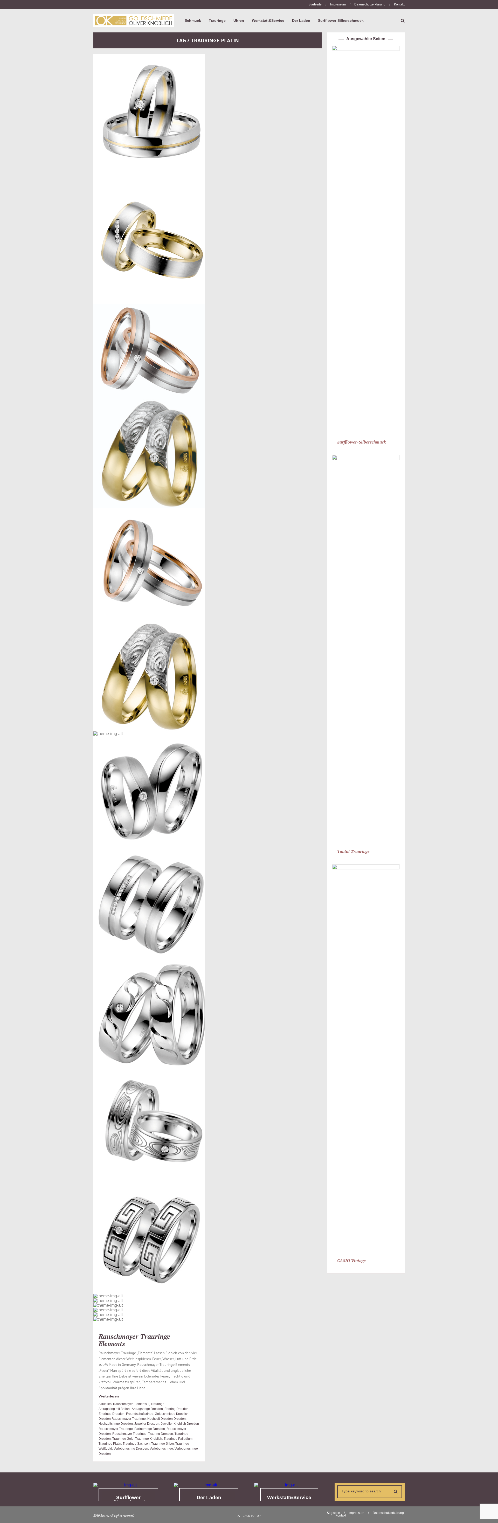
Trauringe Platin (110, 1443)
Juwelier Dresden (146, 1423)
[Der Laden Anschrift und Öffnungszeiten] (209, 1485)
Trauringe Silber (162, 1443)
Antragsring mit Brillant (114, 1409)
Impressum (338, 4)
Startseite (315, 4)
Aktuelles (105, 1404)
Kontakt (399, 4)
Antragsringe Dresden (147, 1409)
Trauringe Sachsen (136, 1443)
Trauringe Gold (123, 1439)
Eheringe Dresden (112, 1414)
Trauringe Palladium (178, 1439)
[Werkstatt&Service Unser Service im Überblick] (289, 1485)
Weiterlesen (109, 1396)
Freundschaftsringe (139, 1414)
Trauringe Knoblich (148, 1439)
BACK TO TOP (252, 1515)
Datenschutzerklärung (369, 4)
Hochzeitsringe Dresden (116, 1423)
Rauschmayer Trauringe (129, 1434)
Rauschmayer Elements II (131, 1404)
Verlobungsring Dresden (131, 1448)
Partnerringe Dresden (149, 1429)
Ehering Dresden (176, 1409)
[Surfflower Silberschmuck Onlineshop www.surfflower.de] (128, 1485)
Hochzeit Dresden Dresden (166, 1419)
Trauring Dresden (160, 1434)
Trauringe (157, 1404)
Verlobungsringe (161, 1448)
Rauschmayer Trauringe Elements (134, 1340)
